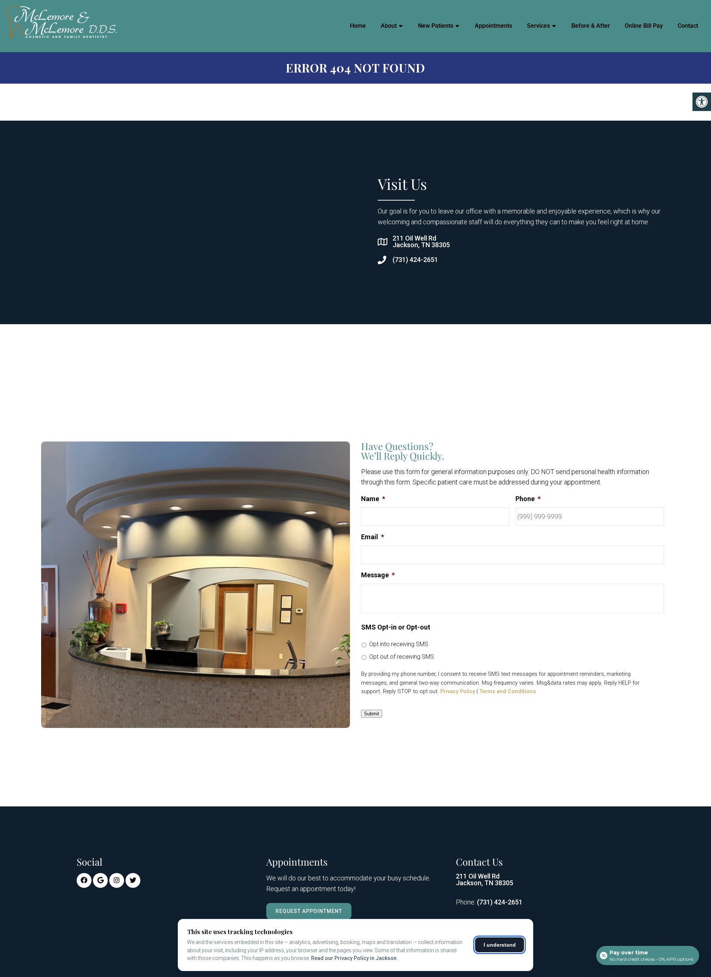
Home (358, 25)
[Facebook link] (84, 880)
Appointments (493, 25)
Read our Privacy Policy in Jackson (354, 958)
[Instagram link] (116, 880)
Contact (688, 25)
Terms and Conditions (507, 691)
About (389, 25)
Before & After (590, 25)
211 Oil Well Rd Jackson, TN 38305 (421, 241)
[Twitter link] (133, 880)
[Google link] (100, 880)
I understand (500, 945)
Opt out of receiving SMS (401, 656)
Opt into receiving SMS (398, 644)
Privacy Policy (457, 691)
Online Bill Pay (644, 25)
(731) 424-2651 (415, 259)
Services (538, 25)
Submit (371, 713)
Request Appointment (309, 911)
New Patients (435, 25)
